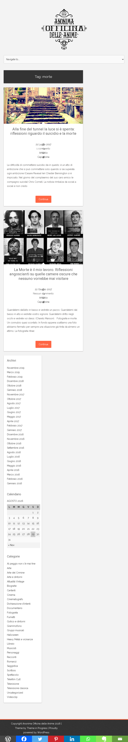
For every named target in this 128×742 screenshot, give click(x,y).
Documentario (14, 608)
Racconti (11, 657)
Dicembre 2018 (15, 381)
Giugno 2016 (14, 461)
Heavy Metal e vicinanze (20, 639)
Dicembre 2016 (15, 434)
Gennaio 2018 (14, 390)
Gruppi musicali (15, 630)
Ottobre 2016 (14, 443)
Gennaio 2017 (14, 430)
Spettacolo (13, 674)
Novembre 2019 (15, 368)
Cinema (11, 595)
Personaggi (13, 652)
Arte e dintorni (14, 577)
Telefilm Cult (13, 679)
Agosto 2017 (13, 403)
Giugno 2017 (14, 412)
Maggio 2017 (14, 416)
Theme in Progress (37, 728)
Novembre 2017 (15, 394)
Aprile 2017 (13, 421)
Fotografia (12, 612)
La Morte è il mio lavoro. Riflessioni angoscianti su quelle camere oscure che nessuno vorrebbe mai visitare (43, 274)
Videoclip (12, 697)
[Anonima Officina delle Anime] (64, 29)
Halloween (12, 635)
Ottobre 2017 (14, 399)
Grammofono (14, 626)
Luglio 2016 (13, 456)
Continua (43, 199)
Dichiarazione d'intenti (18, 603)
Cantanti (11, 590)
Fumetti (11, 617)
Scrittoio (11, 670)
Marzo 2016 (13, 474)
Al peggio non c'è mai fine (21, 563)
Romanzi (11, 661)
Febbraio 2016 (15, 479)
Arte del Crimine (15, 572)
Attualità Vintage (15, 581)
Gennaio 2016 (14, 483)
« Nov (11, 545)
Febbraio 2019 (14, 376)
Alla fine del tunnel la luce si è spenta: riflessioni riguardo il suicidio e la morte (43, 131)
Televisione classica (17, 688)
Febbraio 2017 (14, 425)
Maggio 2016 (14, 465)
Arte (9, 568)
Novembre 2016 (15, 439)
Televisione (13, 683)
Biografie (11, 586)
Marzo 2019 (13, 372)
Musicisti (11, 648)
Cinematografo (15, 599)
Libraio (10, 643)
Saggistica (12, 666)
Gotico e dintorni (16, 621)
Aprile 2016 (13, 470)
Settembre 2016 (15, 447)
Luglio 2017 (13, 408)
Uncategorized (15, 692)
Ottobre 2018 (14, 385)
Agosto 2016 (14, 452)
